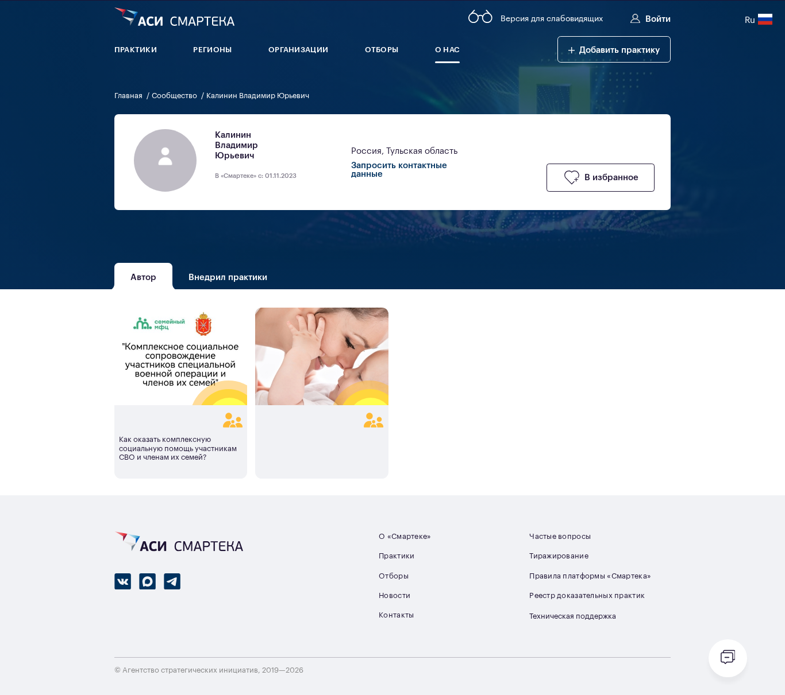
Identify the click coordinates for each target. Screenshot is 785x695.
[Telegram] (172, 581)
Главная (129, 95)
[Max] (147, 581)
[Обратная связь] (728, 658)
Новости (394, 595)
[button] (614, 49)
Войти (658, 18)
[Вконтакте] (122, 581)
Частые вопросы (560, 536)
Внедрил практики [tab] (227, 276)
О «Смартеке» (405, 536)
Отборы (394, 575)
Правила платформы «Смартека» (590, 575)
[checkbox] (601, 178)
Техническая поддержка (572, 615)
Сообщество (175, 95)
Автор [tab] (143, 276)
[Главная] (174, 17)
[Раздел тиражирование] (180, 419)
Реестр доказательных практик (587, 595)
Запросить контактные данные (399, 168)
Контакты (396, 614)
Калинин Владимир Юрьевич (257, 95)
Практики (396, 555)
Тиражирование (558, 555)
